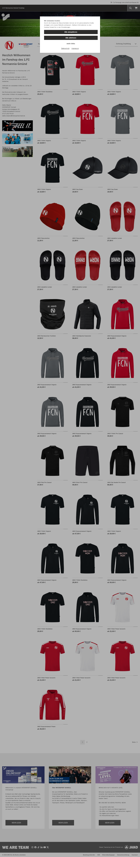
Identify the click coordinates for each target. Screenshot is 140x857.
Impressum (75, 48)
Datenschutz (65, 48)
